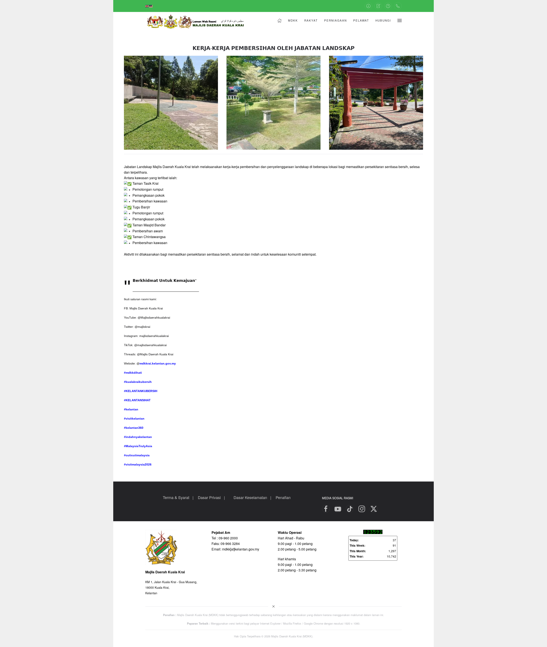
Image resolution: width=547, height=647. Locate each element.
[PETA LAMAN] (368, 6)
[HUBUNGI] (398, 6)
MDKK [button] (293, 20)
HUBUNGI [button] (383, 20)
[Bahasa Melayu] (151, 5)
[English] (147, 5)
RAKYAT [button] (311, 20)
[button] (399, 20)
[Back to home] (198, 20)
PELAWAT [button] (361, 20)
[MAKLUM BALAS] (378, 6)
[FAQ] (388, 6)
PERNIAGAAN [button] (335, 20)
